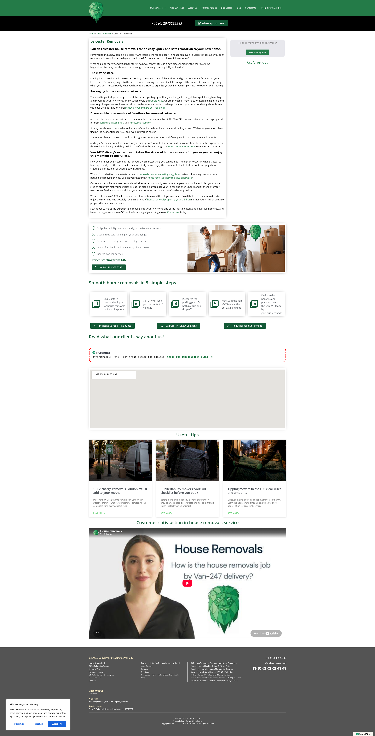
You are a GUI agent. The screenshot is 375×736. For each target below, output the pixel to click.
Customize (19, 724)
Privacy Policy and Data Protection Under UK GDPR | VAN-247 (215, 678)
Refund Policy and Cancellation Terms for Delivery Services (214, 680)
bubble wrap (156, 100)
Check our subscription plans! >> (190, 356)
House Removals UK (97, 663)
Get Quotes (145, 672)
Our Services (156, 7)
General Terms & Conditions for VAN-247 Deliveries (211, 672)
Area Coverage (177, 7)
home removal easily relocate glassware (170, 177)
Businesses (226, 7)
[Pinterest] (279, 669)
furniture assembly (140, 122)
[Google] (284, 669)
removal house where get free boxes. (145, 107)
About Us (192, 7)
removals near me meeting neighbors (159, 174)
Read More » (99, 513)
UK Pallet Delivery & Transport (101, 675)
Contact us (173, 212)
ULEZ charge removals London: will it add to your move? (120, 491)
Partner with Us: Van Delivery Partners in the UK (160, 663)
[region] (38, 714)
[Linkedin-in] (264, 669)
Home (92, 33)
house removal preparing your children (169, 199)
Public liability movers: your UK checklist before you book (183, 491)
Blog (239, 7)
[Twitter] (269, 669)
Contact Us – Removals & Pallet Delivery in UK (159, 675)
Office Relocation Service (99, 666)
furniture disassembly (111, 122)
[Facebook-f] (254, 669)
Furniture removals (96, 672)
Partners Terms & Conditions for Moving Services (210, 675)
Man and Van (94, 669)
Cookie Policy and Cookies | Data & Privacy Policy (210, 666)
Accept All (57, 724)
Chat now (93, 693)
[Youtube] (274, 669)
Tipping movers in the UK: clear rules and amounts (254, 491)
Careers (144, 669)
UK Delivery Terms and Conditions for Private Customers (213, 663)
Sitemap (92, 680)
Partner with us (209, 7)
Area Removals (104, 33)
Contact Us (250, 7)
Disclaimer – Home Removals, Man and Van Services (211, 669)
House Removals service (181, 146)
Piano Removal (95, 678)
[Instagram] (259, 669)
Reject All (38, 724)
